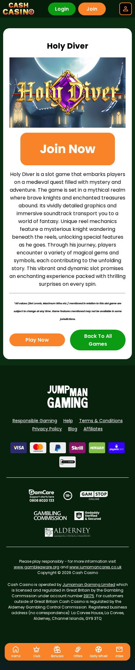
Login (62, 9)
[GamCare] (41, 495)
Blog (72, 429)
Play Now (37, 339)
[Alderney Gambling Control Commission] (67, 532)
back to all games (98, 340)
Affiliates (93, 429)
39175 (89, 595)
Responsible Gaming (35, 420)
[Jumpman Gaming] (67, 406)
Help (68, 420)
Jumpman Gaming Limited (88, 584)
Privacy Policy (47, 429)
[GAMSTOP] (94, 495)
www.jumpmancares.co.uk (95, 567)
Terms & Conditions (101, 420)
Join (91, 9)
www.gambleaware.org (36, 567)
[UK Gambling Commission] (50, 515)
